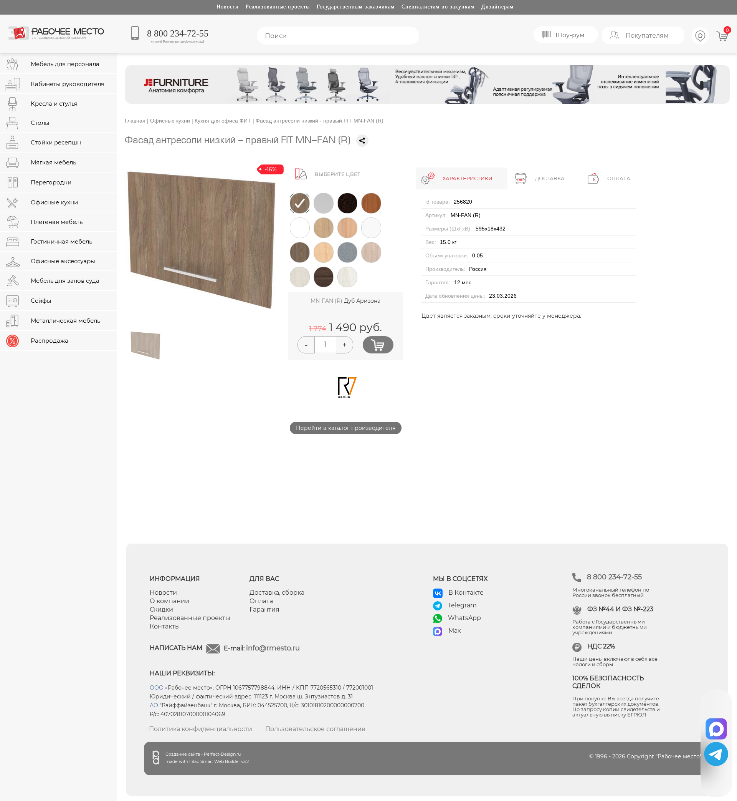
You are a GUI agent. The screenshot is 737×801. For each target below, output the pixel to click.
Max (454, 630)
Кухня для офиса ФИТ (223, 121)
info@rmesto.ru (273, 648)
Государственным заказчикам (356, 7)
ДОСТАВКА (550, 178)
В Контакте (466, 592)
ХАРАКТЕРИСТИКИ (467, 178)
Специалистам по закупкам (438, 7)
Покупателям (647, 35)
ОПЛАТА (618, 178)
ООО (157, 687)
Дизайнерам (497, 7)
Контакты (165, 626)
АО (154, 705)
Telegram (462, 605)
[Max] (716, 726)
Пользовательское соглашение (315, 729)
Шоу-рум (570, 35)
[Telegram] (716, 754)
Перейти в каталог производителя (345, 428)
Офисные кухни (170, 121)
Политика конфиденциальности (200, 729)
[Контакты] (700, 43)
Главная (135, 121)
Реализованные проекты (278, 7)
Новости (227, 7)
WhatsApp (464, 618)
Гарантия (264, 609)
